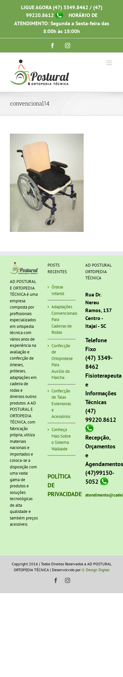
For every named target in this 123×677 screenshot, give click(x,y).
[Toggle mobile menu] (109, 62)
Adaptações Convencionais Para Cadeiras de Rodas (61, 319)
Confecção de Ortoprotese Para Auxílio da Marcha (61, 362)
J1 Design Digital (96, 569)
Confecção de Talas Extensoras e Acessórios (61, 403)
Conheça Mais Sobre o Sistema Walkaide (61, 439)
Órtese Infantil (57, 290)
